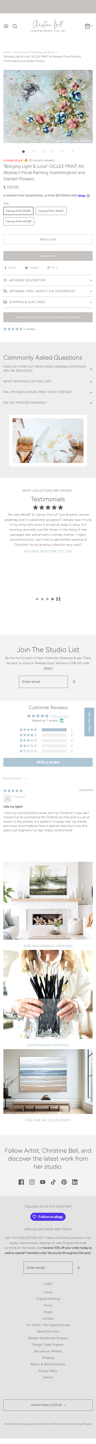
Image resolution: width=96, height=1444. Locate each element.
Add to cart (48, 239)
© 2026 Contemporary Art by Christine (27, 1424)
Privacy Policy (48, 1371)
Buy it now (48, 256)
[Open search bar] (16, 26)
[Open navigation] (6, 26)
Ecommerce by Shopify (78, 1424)
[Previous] (5, 7)
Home (7, 52)
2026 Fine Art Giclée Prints (48, 1120)
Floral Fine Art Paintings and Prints (34, 52)
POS (55, 1424)
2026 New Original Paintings (48, 946)
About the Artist (48, 1331)
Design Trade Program (48, 1345)
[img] (13, 791)
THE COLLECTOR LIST (27, 1238)
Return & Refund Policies (48, 1364)
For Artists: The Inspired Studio (48, 1325)
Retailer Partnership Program (48, 1338)
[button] (48, 106)
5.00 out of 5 (59, 716)
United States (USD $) (47, 1405)
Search (48, 1377)
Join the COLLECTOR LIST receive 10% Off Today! (48, 6)
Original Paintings (48, 1299)
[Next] (91, 7)
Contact (48, 1318)
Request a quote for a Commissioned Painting (48, 317)
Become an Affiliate (48, 1351)
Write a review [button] (48, 762)
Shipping (48, 1358)
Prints (48, 1305)
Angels (48, 1312)
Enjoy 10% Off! (89, 722)
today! (48, 668)
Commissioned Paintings (48, 1045)
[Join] (74, 682)
